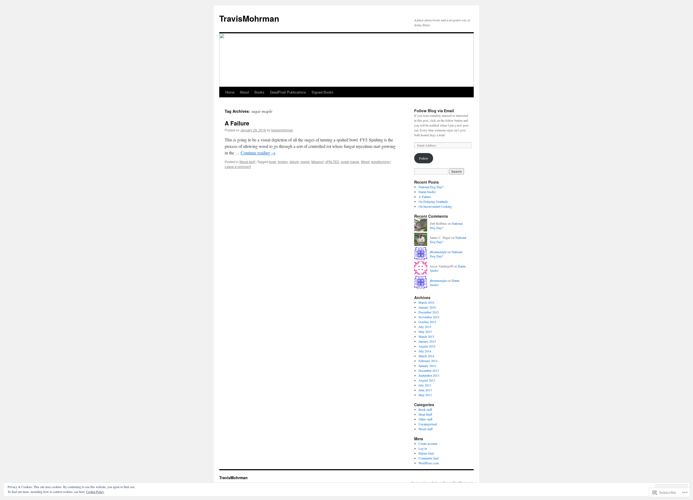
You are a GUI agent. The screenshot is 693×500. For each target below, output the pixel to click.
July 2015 (425, 326)
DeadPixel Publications (288, 92)
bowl (272, 161)
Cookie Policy (95, 491)
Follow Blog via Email (434, 110)
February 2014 (428, 361)
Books (259, 92)
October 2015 (427, 322)
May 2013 (425, 395)
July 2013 (425, 385)
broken (283, 161)
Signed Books (323, 92)
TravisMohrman (249, 18)
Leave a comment (238, 166)
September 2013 (429, 375)
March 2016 (426, 302)
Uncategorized (428, 424)
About (244, 92)
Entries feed (426, 453)
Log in (423, 448)
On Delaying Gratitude (433, 201)
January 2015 (427, 341)
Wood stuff (247, 161)
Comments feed (429, 458)
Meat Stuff (425, 414)
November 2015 (429, 317)
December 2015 (429, 312)
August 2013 (427, 380)
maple (305, 161)
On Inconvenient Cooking (435, 206)
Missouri (317, 161)
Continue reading (258, 152)
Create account (428, 443)
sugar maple (350, 161)
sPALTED (332, 161)
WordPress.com (429, 463)
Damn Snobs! (427, 192)
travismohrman (282, 130)
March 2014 (426, 356)
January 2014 (427, 365)
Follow (423, 158)
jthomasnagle (438, 252)
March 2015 (426, 336)
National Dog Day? (431, 187)
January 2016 (427, 307)
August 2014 (427, 346)
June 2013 (425, 390)
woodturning (380, 161)
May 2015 (425, 331)
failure (294, 161)
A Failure (237, 123)
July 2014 (425, 351)
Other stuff (425, 419)
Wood (365, 161)
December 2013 (429, 370)
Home (229, 92)
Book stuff (425, 409)
